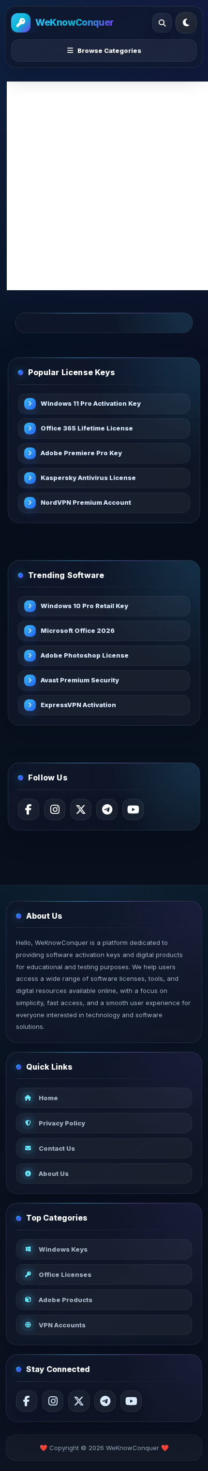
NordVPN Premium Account (86, 502)
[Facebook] (28, 809)
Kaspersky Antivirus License (88, 477)
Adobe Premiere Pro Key (81, 453)
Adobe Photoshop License (85, 655)
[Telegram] (107, 809)
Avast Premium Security (80, 680)
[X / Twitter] (80, 809)
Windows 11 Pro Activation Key (91, 403)
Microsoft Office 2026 (78, 630)
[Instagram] (54, 809)
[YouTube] (133, 809)
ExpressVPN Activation (78, 705)
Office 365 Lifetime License (87, 428)
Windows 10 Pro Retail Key (84, 606)
